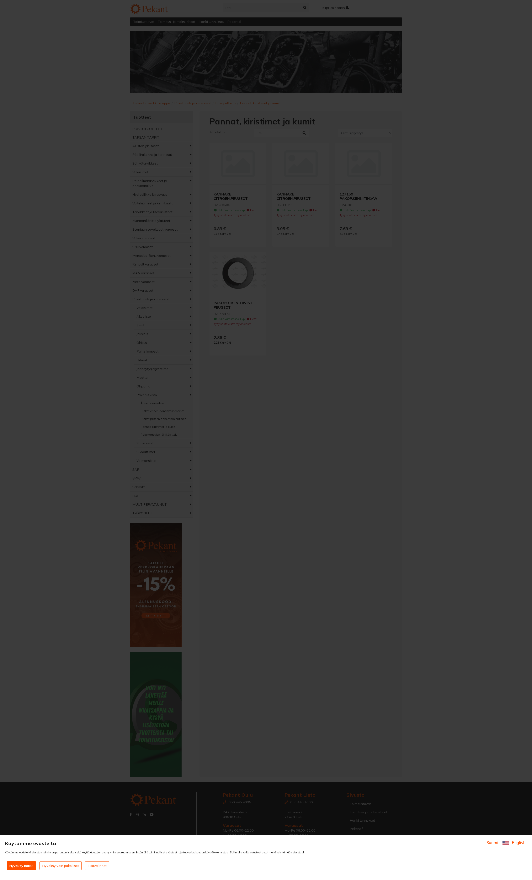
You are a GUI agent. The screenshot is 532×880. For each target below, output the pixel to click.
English (518, 842)
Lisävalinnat (97, 866)
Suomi (492, 842)
